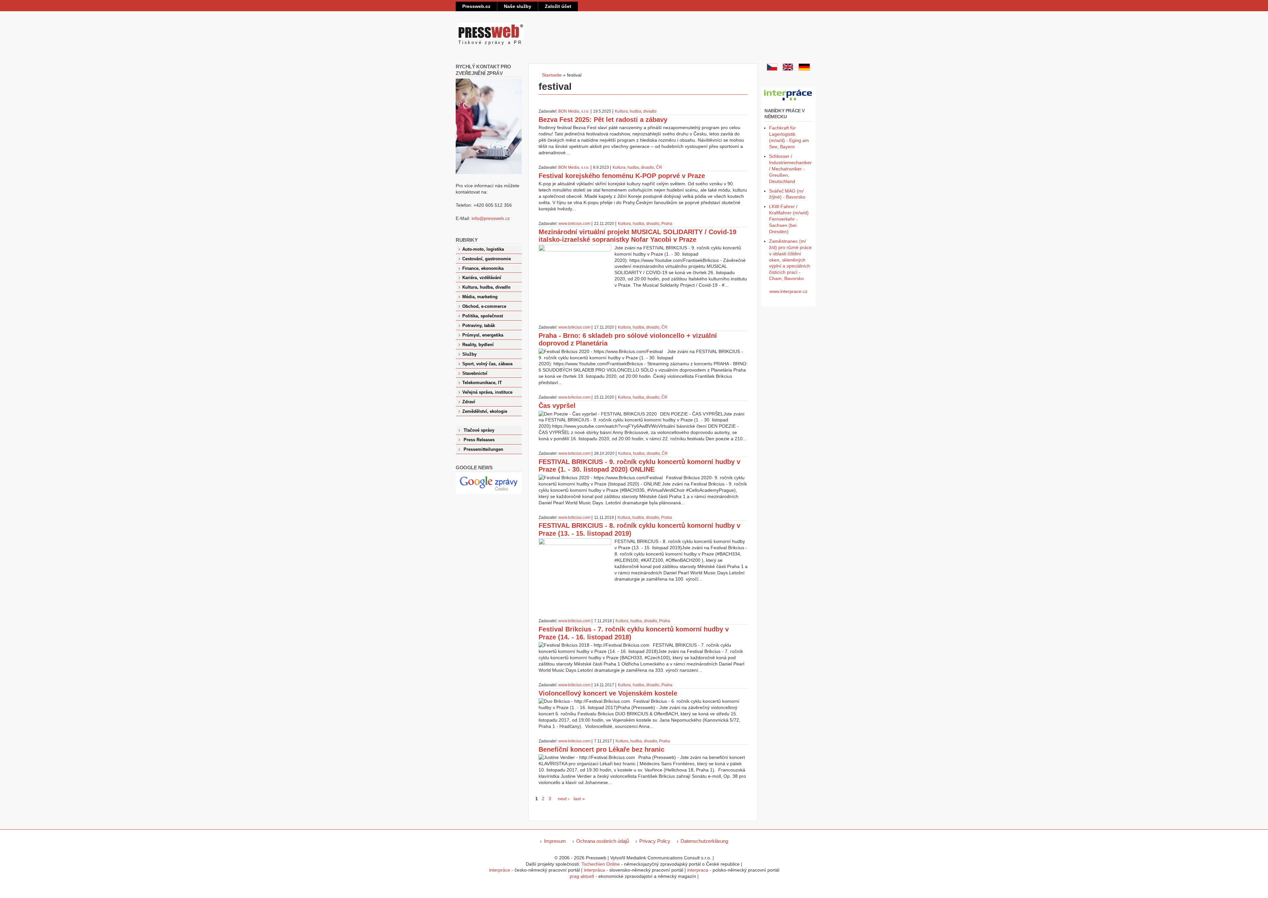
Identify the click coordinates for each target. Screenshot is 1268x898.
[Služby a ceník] (772, 69)
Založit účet (558, 6)
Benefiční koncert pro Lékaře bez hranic (601, 749)
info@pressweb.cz (491, 218)
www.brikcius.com (574, 223)
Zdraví (468, 402)
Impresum (555, 841)
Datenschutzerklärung (704, 841)
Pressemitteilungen (483, 449)
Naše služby (517, 6)
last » (579, 798)
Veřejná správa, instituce (487, 392)
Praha (666, 223)
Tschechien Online (600, 864)
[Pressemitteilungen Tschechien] (804, 69)
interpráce (499, 870)
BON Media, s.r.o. (573, 111)
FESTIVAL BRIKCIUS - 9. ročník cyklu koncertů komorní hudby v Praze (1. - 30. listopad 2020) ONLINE (639, 465)
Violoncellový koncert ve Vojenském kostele (608, 693)
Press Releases (479, 440)
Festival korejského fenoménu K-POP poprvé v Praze (622, 175)
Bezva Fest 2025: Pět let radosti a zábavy (603, 119)
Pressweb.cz (476, 6)
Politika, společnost (482, 316)
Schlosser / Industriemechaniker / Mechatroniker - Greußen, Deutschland (790, 169)
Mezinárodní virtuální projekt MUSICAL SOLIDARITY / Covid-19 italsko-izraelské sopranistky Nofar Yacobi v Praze (637, 235)
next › (564, 798)
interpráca (594, 870)
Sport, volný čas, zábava (487, 364)
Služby (469, 354)
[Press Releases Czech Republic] (788, 69)
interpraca (697, 870)
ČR (659, 167)
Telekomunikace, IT (482, 382)
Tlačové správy (479, 430)
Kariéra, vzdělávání (481, 277)
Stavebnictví (474, 373)
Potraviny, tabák (478, 325)
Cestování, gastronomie (486, 259)
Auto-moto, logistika (483, 249)
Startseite (552, 75)
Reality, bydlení (478, 344)
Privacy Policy (654, 841)
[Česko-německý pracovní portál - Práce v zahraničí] (788, 100)
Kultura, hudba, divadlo (635, 111)
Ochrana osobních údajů (602, 841)
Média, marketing (480, 297)
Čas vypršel (557, 405)
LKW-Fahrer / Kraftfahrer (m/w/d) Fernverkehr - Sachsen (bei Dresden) (789, 219)
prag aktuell (582, 876)
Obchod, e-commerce (484, 306)
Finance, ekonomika (483, 268)
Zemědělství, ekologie (484, 411)
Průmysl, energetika (482, 335)
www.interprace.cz (788, 291)
